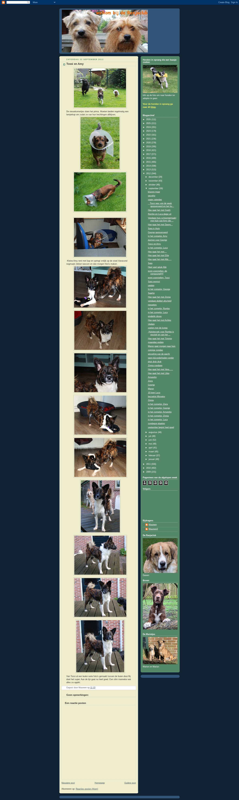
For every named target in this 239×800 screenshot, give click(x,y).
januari (152, 459)
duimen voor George (157, 240)
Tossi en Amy (154, 244)
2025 (148, 123)
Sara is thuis (154, 228)
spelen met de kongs (158, 328)
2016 (148, 158)
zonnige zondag (155, 350)
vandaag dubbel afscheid (159, 301)
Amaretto (152, 377)
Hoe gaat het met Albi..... (160, 259)
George (151, 385)
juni (151, 440)
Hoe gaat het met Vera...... (160, 369)
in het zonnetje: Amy (157, 236)
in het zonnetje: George (159, 408)
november (154, 181)
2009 (148, 472)
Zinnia (151, 400)
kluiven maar (154, 192)
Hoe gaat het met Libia (158, 373)
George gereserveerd (158, 232)
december (154, 177)
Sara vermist (154, 282)
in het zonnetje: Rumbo (159, 308)
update (151, 285)
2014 (148, 166)
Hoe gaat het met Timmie (160, 339)
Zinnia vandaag (155, 365)
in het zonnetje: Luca (158, 248)
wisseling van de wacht (159, 354)
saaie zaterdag (155, 200)
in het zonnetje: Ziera (158, 404)
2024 (148, 127)
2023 (148, 131)
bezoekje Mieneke (156, 396)
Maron (151, 389)
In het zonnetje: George (159, 289)
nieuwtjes (152, 305)
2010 (148, 468)
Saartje (151, 293)
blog (153, 107)
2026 (148, 119)
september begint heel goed (161, 427)
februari (152, 455)
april (151, 448)
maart (152, 451)
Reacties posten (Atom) (87, 789)
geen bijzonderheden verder (161, 358)
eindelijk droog (154, 316)
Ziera (150, 381)
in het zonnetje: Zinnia (158, 416)
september (154, 188)
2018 (148, 150)
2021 (148, 139)
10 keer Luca (154, 393)
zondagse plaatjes (156, 423)
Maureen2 (153, 529)
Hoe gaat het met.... (157, 252)
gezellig (151, 196)
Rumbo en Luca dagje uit (159, 214)
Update (151, 324)
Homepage (100, 783)
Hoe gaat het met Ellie (158, 255)
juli (150, 436)
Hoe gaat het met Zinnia (159, 297)
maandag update (156, 342)
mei (151, 444)
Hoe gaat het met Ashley (159, 320)
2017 (148, 154)
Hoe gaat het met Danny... (160, 225)
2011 (148, 464)
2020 (148, 143)
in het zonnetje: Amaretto (160, 412)
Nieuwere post (68, 783)
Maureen (153, 525)
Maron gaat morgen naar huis (161, 346)
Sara (150, 263)
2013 (148, 170)
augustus (153, 432)
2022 (148, 135)
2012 (148, 173)
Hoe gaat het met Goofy (159, 210)
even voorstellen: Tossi (159, 278)
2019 (148, 146)
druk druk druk (154, 362)
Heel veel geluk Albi (157, 267)
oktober (152, 185)
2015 (148, 162)
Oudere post (130, 783)
